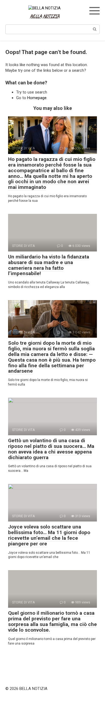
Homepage (37, 97)
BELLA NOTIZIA (45, 16)
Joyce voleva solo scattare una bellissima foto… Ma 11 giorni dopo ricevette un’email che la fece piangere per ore (49, 535)
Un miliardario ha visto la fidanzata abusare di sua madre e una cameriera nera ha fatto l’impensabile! (48, 265)
